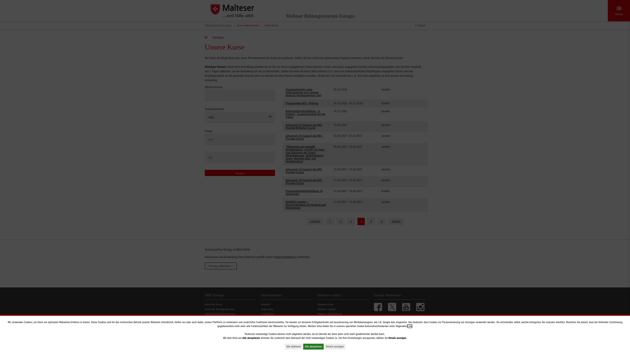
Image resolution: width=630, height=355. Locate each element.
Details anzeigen (335, 346)
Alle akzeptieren (313, 346)
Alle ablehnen (293, 346)
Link (410, 326)
